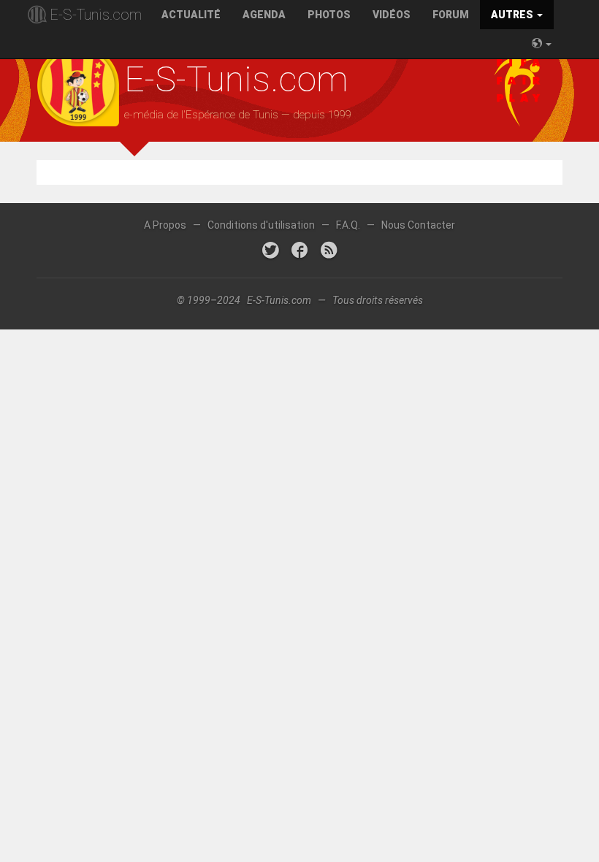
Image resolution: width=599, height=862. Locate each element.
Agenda (264, 14)
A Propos (165, 225)
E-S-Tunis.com (96, 14)
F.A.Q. (348, 225)
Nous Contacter (418, 225)
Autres (513, 14)
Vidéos (392, 14)
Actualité (191, 14)
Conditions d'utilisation (261, 225)
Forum (450, 14)
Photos (329, 14)
